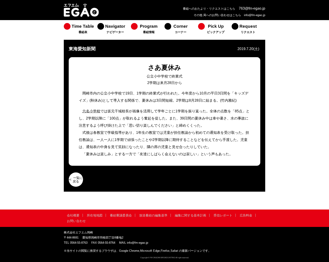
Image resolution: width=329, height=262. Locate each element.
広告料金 (246, 215)
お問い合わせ (76, 221)
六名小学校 (91, 111)
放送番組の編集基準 (153, 215)
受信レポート (223, 215)
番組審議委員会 (121, 215)
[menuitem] (80, 30)
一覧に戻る (78, 179)
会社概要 (73, 215)
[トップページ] (81, 16)
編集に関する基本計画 (190, 215)
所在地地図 (95, 215)
